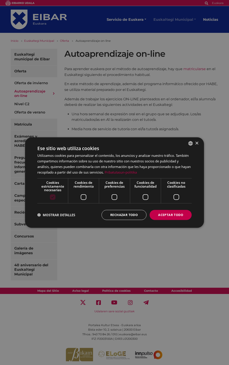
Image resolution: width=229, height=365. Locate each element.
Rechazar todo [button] (124, 215)
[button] (56, 214)
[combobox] (190, 143)
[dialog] (114, 182)
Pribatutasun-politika (121, 172)
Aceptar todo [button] (170, 215)
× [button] (196, 143)
